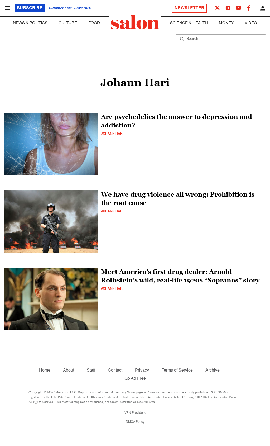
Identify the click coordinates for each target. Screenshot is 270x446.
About (68, 370)
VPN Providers (135, 413)
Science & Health (189, 23)
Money (226, 23)
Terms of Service (177, 370)
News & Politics (30, 23)
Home (44, 370)
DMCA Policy (135, 422)
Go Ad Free (135, 379)
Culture (68, 23)
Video (251, 23)
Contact (115, 370)
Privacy (142, 370)
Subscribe (29, 8)
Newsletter (189, 8)
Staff (91, 370)
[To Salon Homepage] (135, 22)
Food (94, 23)
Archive (212, 370)
